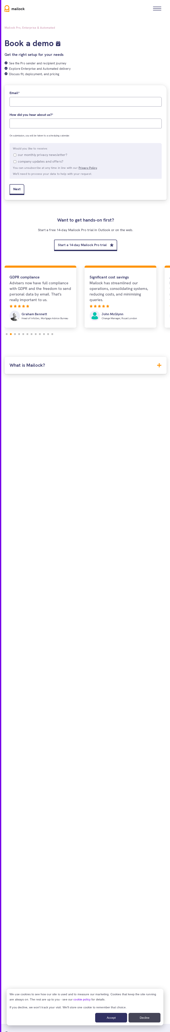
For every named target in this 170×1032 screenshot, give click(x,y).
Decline (144, 1017)
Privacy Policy (88, 168)
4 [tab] (19, 333)
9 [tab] (40, 333)
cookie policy (82, 999)
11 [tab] (48, 333)
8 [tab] (36, 333)
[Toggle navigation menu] (157, 8)
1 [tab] (7, 333)
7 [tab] (31, 333)
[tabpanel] (40, 297)
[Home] (15, 8)
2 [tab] (11, 333)
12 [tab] (52, 333)
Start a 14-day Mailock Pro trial (82, 245)
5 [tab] (23, 333)
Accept (111, 1017)
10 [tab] (44, 333)
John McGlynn (112, 314)
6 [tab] (27, 333)
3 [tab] (15, 333)
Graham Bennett (34, 314)
